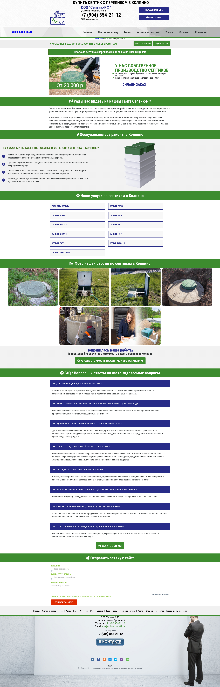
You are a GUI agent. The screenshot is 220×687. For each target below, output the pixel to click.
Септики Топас (116, 206)
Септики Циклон (59, 234)
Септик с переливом (61, 252)
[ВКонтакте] (92, 659)
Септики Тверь (58, 243)
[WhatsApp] (127, 659)
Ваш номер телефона (61, 574)
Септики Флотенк (60, 225)
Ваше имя (55, 566)
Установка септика (148, 32)
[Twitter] (115, 659)
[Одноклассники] (104, 659)
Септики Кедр (116, 215)
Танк (108, 611)
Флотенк (83, 611)
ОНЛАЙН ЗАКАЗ (134, 84)
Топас (127, 32)
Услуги (169, 32)
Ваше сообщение (59, 583)
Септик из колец (108, 32)
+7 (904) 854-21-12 (101, 15)
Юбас (92, 611)
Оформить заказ (154, 17)
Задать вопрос (161, 43)
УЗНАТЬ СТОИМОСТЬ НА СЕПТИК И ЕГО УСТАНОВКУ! (111, 360)
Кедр (75, 611)
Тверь (114, 611)
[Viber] (121, 659)
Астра (68, 611)
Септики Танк (116, 234)
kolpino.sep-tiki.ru (21, 31)
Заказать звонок (143, 43)
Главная (87, 32)
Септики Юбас (116, 225)
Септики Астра (58, 215)
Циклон (100, 611)
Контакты (201, 32)
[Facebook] (98, 659)
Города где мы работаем (176, 611)
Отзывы (184, 32)
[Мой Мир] (110, 659)
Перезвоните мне (154, 10)
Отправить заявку (64, 602)
